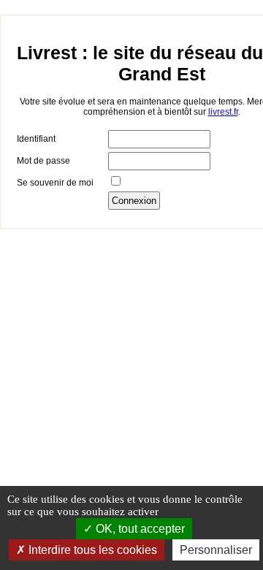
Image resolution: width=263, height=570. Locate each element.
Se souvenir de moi (55, 183)
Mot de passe (43, 161)
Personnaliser (216, 550)
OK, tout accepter (139, 528)
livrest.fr (223, 112)
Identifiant (36, 139)
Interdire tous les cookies (91, 550)
